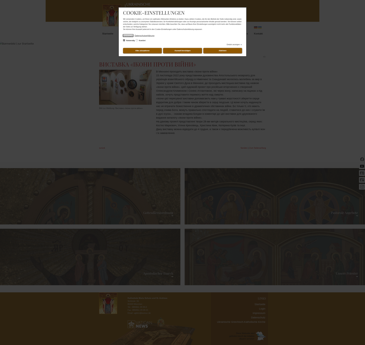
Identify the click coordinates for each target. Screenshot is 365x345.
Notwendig (130, 41)
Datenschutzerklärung (144, 35)
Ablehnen (222, 51)
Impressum (128, 35)
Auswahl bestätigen (182, 51)
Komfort (142, 41)
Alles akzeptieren (142, 51)
